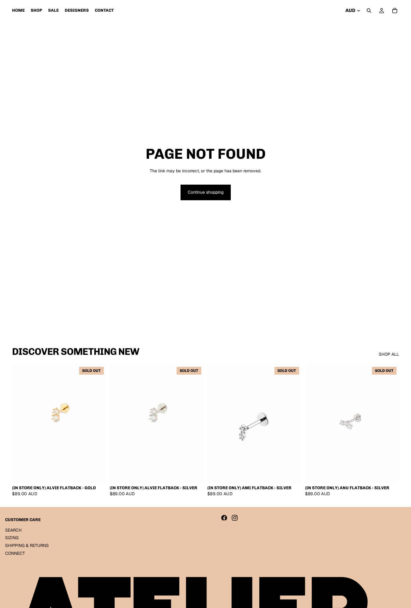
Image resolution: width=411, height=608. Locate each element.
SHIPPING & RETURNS (27, 545)
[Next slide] (97, 423)
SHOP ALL (389, 354)
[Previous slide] (21, 423)
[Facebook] (224, 517)
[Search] (368, 10)
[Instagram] (234, 517)
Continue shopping (206, 192)
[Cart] (394, 10)
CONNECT (15, 553)
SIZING (12, 538)
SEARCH (13, 530)
